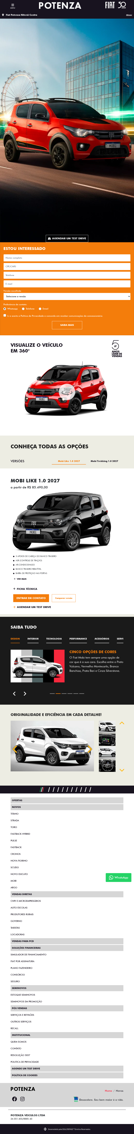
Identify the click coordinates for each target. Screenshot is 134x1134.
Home (108, 1090)
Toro (14, 827)
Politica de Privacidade (25, 1062)
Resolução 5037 (20, 1055)
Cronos (16, 854)
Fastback (16, 847)
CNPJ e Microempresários (26, 901)
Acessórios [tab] (102, 638)
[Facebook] (14, 1099)
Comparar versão (63, 598)
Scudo (15, 867)
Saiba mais (67, 325)
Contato (16, 1048)
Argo (14, 887)
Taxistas (15, 927)
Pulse (14, 840)
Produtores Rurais (22, 914)
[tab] (69, 461)
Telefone (30, 308)
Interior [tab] (33, 638)
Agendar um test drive (69, 238)
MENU (12, 8)
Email (45, 308)
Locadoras (18, 934)
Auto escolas (19, 907)
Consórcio (18, 974)
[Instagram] (22, 1099)
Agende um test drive (26, 1068)
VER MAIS (21, 579)
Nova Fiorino (19, 860)
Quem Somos (18, 1041)
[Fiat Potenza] (60, 5)
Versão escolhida (12, 291)
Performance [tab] (78, 638)
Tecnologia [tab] (54, 638)
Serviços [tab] (122, 638)
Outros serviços (21, 1021)
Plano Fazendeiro (21, 968)
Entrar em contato (31, 598)
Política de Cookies (24, 1075)
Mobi (14, 880)
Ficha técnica (27, 588)
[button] (15, 749)
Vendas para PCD (23, 941)
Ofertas (17, 800)
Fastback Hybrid (20, 834)
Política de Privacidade (32, 316)
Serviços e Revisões (22, 1015)
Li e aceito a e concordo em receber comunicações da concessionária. (55, 316)
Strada (15, 820)
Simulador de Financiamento (28, 954)
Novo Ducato (19, 874)
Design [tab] (15, 638)
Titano (14, 813)
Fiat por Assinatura (22, 961)
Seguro (15, 981)
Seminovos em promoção (26, 1001)
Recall (14, 1028)
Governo (16, 921)
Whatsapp (12, 308)
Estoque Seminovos (23, 994)
